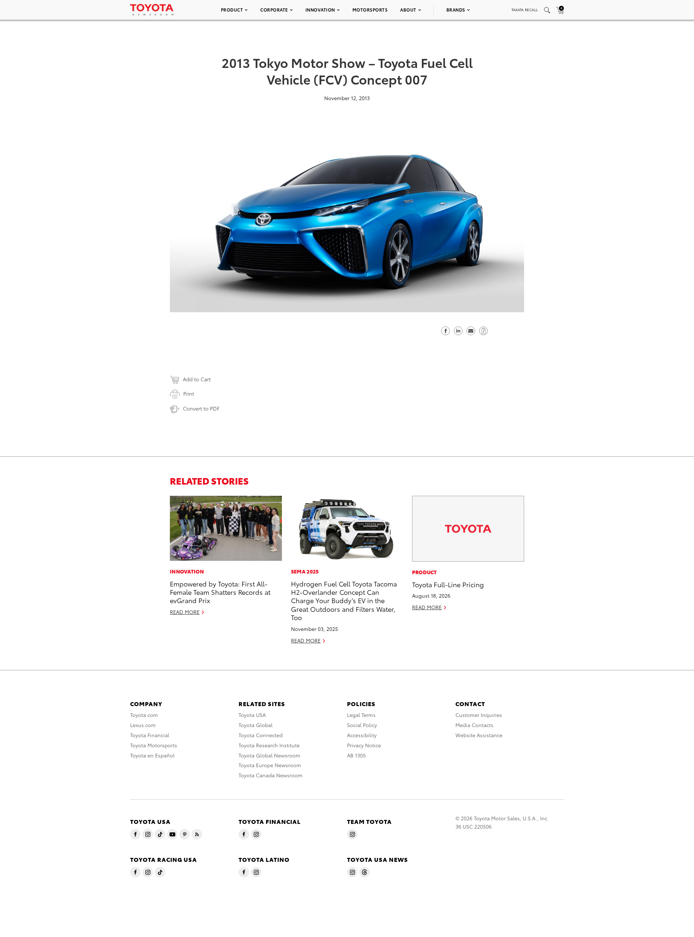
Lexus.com (143, 724)
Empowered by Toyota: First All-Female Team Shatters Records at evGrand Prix (220, 592)
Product (232, 10)
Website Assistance (478, 735)
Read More (185, 611)
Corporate (274, 10)
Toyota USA (252, 714)
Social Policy (362, 724)
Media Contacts (474, 724)
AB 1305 (356, 755)
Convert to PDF (201, 408)
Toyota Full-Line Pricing (448, 584)
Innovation (320, 10)
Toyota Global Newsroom (269, 755)
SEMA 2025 (305, 571)
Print (188, 393)
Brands (455, 10)
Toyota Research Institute (269, 745)
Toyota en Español (152, 755)
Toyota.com (144, 714)
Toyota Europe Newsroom (270, 765)
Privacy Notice (364, 745)
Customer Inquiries (478, 714)
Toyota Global (256, 724)
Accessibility (362, 735)
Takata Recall (524, 9)
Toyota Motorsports (153, 745)
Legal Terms (361, 714)
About (408, 10)
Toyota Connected (261, 735)
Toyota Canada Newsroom (271, 775)
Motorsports (370, 10)
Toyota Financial (149, 735)
